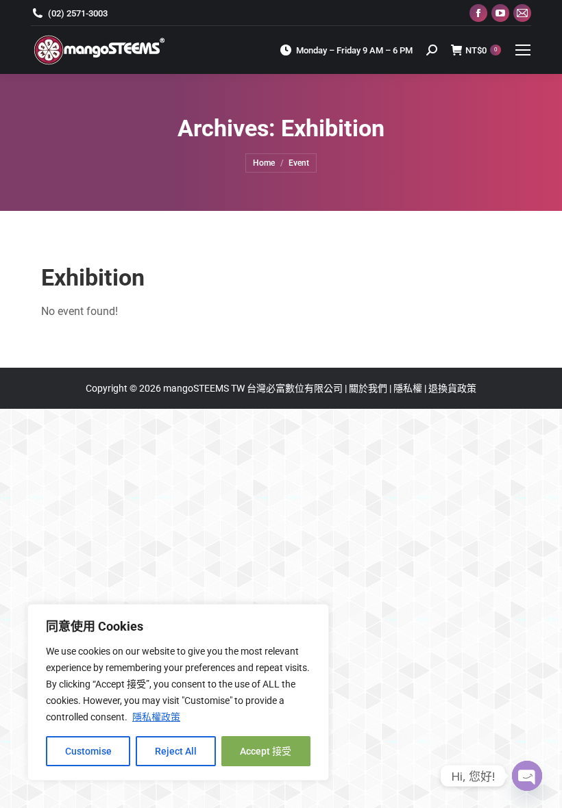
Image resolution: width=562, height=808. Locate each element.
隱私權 (408, 388)
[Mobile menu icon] (523, 50)
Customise (88, 751)
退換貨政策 (452, 388)
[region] (178, 692)
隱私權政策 (156, 716)
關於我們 (369, 388)
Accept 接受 (265, 751)
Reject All (176, 751)
